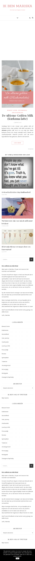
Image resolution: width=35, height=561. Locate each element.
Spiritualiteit (5, 357)
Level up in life (6, 346)
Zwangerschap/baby (8, 377)
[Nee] (33, 555)
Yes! (17, 558)
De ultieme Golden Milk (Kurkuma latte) (17, 117)
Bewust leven (12, 110)
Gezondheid (22, 110)
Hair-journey (5, 338)
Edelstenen (5, 330)
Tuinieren (4, 361)
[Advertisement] (17, 42)
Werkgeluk (5, 373)
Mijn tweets (5, 398)
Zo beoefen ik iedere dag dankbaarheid (16, 192)
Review (4, 353)
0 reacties (30, 149)
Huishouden (5, 342)
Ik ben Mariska (17, 6)
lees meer (17, 143)
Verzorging (5, 369)
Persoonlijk (5, 350)
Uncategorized (17, 112)
